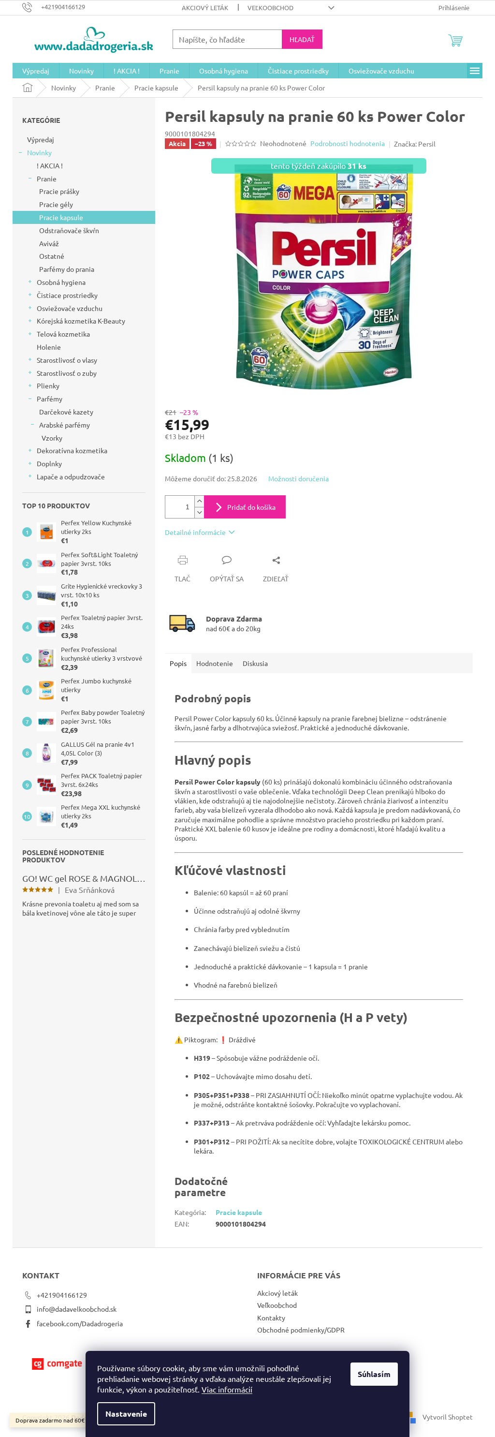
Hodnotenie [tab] (214, 663)
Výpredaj (40, 139)
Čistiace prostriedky (67, 295)
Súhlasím (374, 1374)
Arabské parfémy (64, 424)
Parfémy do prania (66, 269)
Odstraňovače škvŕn (69, 230)
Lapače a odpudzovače (71, 476)
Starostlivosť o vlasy (67, 360)
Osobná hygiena (61, 282)
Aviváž (49, 243)
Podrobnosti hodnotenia (347, 143)
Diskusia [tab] (255, 663)
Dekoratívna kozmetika (72, 450)
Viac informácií (227, 1389)
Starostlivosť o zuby (67, 373)
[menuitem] (36, 70)
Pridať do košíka (251, 507)
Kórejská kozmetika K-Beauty (81, 320)
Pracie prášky (59, 191)
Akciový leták (205, 7)
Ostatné (51, 256)
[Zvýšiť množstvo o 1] (199, 501)
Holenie (49, 346)
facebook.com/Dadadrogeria (80, 1323)
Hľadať (302, 39)
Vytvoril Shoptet (447, 1416)
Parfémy (49, 398)
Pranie (47, 178)
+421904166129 (62, 1294)
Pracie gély (56, 204)
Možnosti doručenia (298, 478)
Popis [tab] (178, 663)
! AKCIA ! (50, 165)
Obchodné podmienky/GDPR (301, 1329)
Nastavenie (126, 1413)
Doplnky (49, 463)
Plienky (48, 385)
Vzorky (52, 437)
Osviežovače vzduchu (69, 308)
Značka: (415, 143)
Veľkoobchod (270, 7)
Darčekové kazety (66, 411)
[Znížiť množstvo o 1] (199, 512)
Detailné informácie (195, 532)
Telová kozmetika (63, 333)
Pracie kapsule (61, 217)
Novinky (39, 152)
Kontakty (271, 1317)
